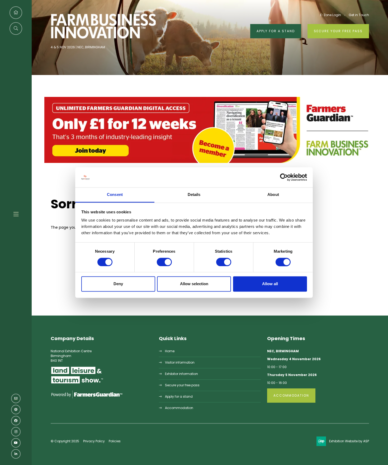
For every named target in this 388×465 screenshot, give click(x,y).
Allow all (270, 284)
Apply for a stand (179, 396)
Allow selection (194, 284)
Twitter (16, 409)
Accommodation (179, 408)
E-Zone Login (330, 15)
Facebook (16, 420)
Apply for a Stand (276, 31)
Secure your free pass (338, 31)
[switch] (164, 262)
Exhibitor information (181, 374)
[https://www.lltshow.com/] (77, 383)
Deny (118, 284)
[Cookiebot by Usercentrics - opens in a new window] (284, 177)
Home (169, 351)
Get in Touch (359, 15)
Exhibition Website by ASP (349, 441)
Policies (115, 441)
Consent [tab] (115, 194)
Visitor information (180, 362)
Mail (16, 398)
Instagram (16, 431)
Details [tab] (194, 194)
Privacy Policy (94, 441)
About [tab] (273, 194)
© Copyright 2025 (65, 441)
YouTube (16, 443)
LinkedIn (16, 454)
